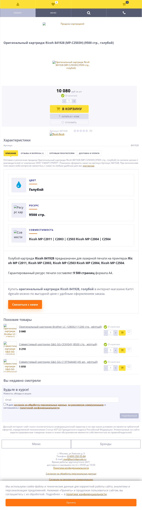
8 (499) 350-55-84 (76, 456)
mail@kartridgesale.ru (74, 459)
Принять (71, 502)
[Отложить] (128, 331)
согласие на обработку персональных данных (40, 404)
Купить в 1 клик (70, 116)
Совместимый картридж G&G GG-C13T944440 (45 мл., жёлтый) (58, 362)
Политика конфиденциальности (71, 468)
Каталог (18, 12)
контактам (88, 165)
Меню (53, 12)
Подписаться (129, 415)
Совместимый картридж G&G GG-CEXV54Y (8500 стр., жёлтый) (58, 344)
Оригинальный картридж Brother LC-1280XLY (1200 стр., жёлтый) (60, 326)
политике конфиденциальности (86, 494)
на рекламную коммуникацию (86, 404)
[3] (80, 131)
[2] (77, 131)
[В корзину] (122, 332)
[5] (86, 131)
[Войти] (18, 4)
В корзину (72, 109)
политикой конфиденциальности (40, 407)
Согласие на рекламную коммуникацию (71, 479)
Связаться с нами (25, 304)
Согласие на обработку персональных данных (71, 473)
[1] (74, 131)
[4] (83, 131)
